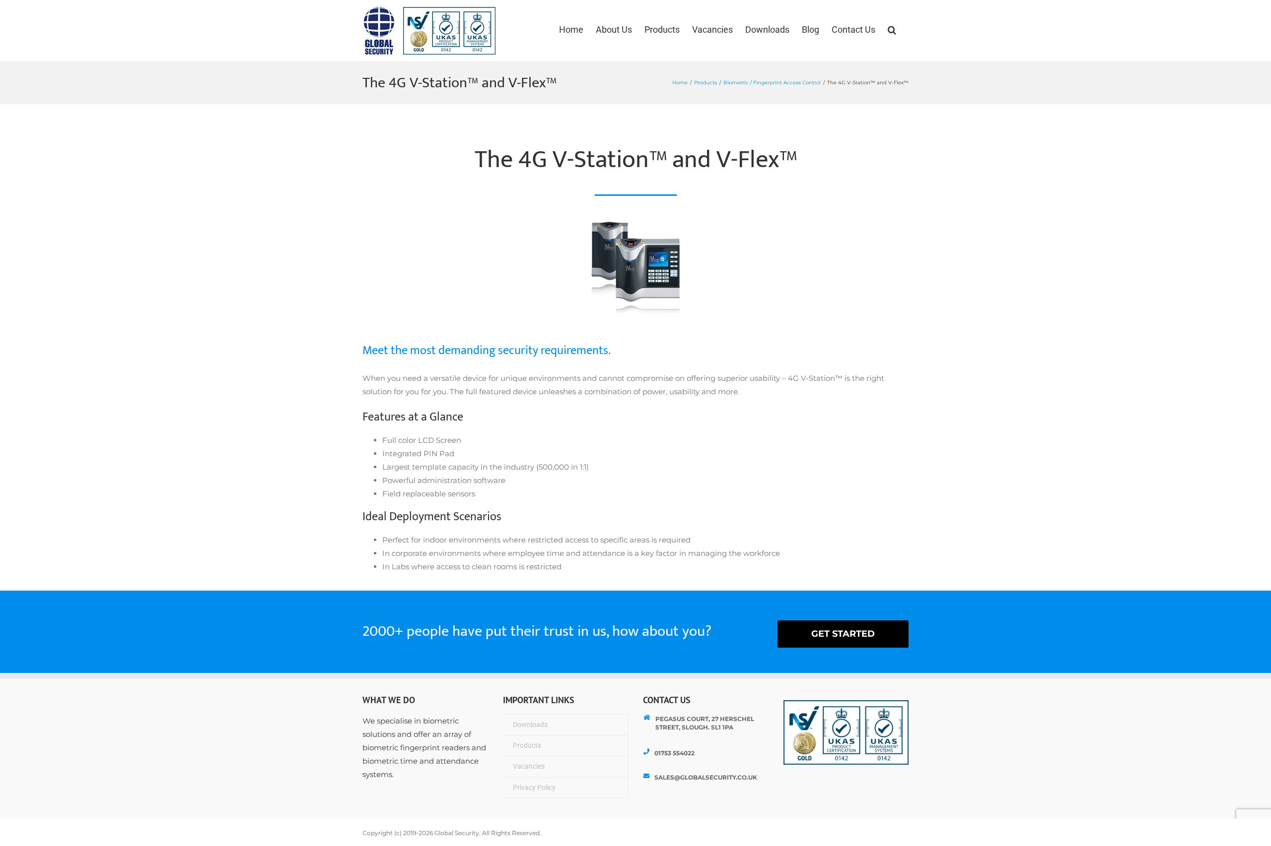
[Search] (892, 30)
